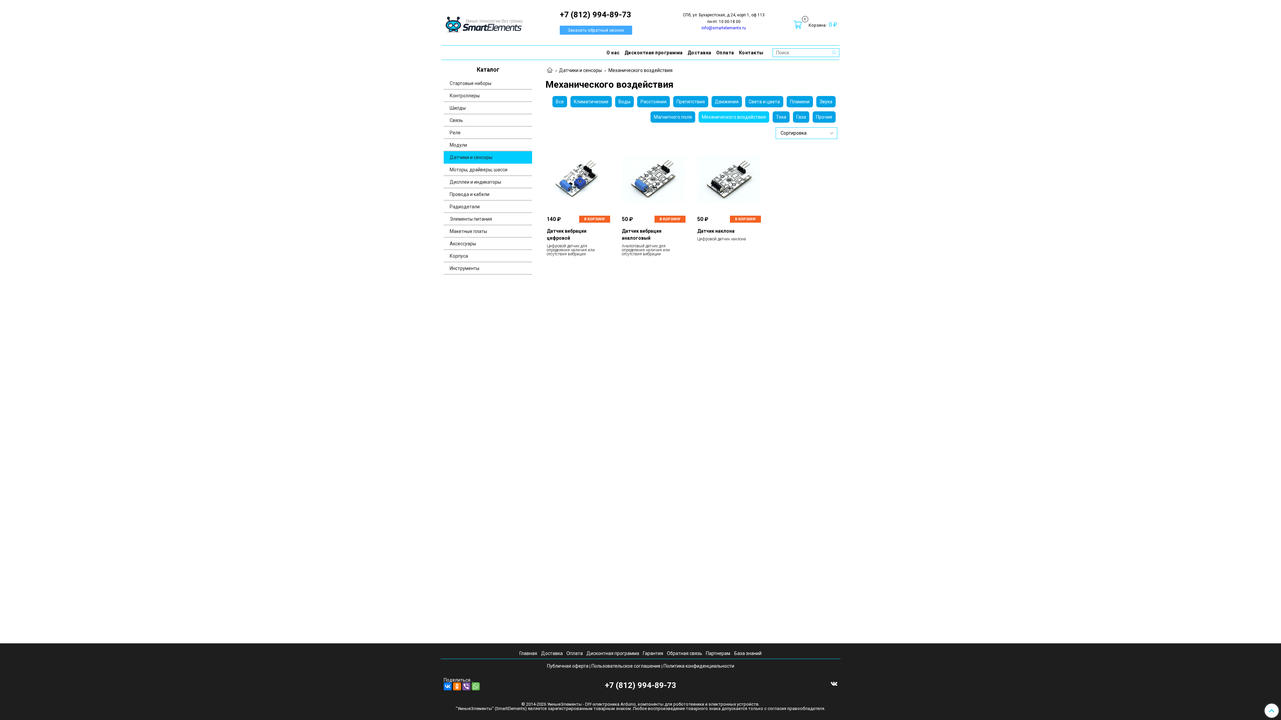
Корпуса (459, 256)
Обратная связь (684, 653)
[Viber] (466, 686)
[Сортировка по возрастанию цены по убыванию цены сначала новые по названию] (807, 133)
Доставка (700, 52)
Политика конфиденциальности (699, 666)
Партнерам (718, 653)
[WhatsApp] (476, 686)
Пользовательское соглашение (626, 666)
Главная (528, 653)
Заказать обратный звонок (596, 30)
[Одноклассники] (457, 686)
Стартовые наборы (470, 83)
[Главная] (550, 70)
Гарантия (653, 653)
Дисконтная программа (653, 52)
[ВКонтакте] (448, 686)
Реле (455, 132)
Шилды (458, 108)
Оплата (725, 52)
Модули (458, 145)
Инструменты (464, 268)
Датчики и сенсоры (580, 70)
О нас (613, 52)
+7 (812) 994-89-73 (640, 685)
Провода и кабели (469, 194)
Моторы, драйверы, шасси (478, 169)
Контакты (751, 52)
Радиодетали (465, 206)
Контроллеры (465, 95)
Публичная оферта (567, 666)
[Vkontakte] (834, 683)
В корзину (594, 219)
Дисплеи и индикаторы (475, 182)
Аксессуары (463, 243)
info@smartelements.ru (724, 28)
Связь (456, 120)
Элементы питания (471, 219)
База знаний (748, 653)
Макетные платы (468, 231)
